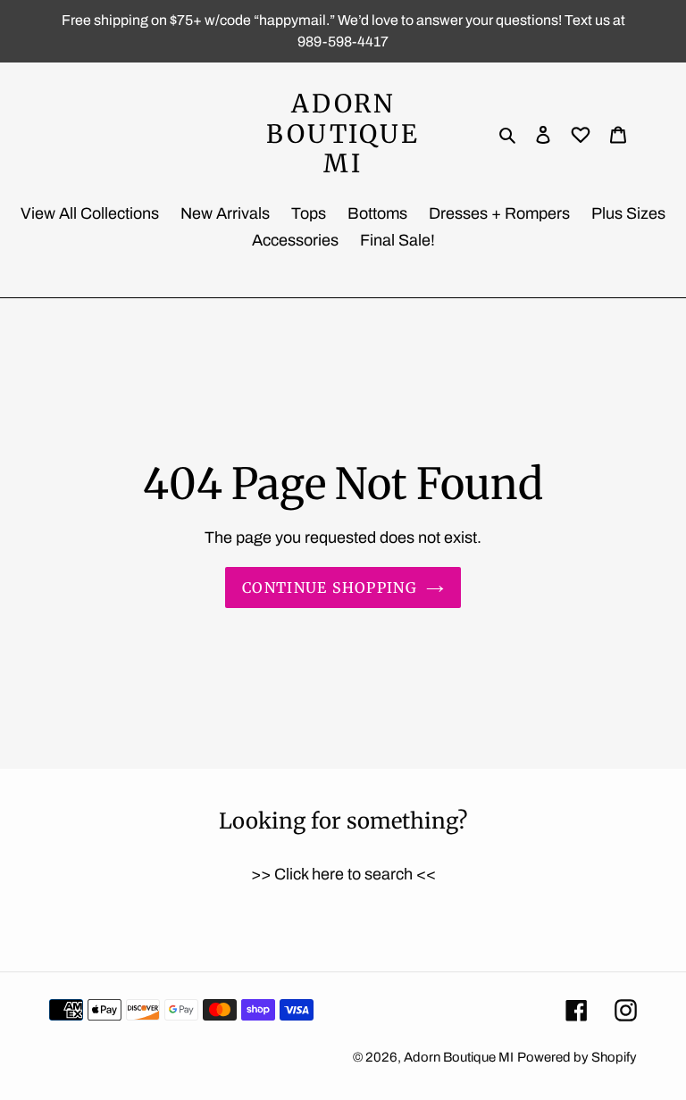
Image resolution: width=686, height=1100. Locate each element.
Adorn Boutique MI (342, 134)
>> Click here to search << (343, 874)
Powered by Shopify (577, 1057)
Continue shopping (329, 587)
